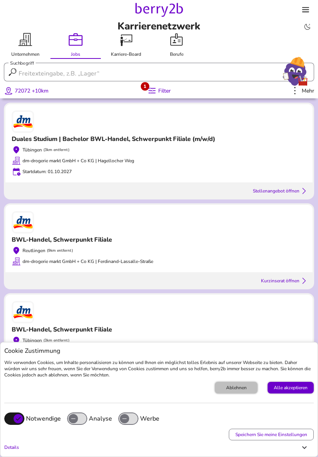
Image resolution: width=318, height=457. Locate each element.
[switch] (77, 418)
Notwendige (43, 418)
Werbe (149, 418)
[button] (157, 447)
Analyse (100, 418)
